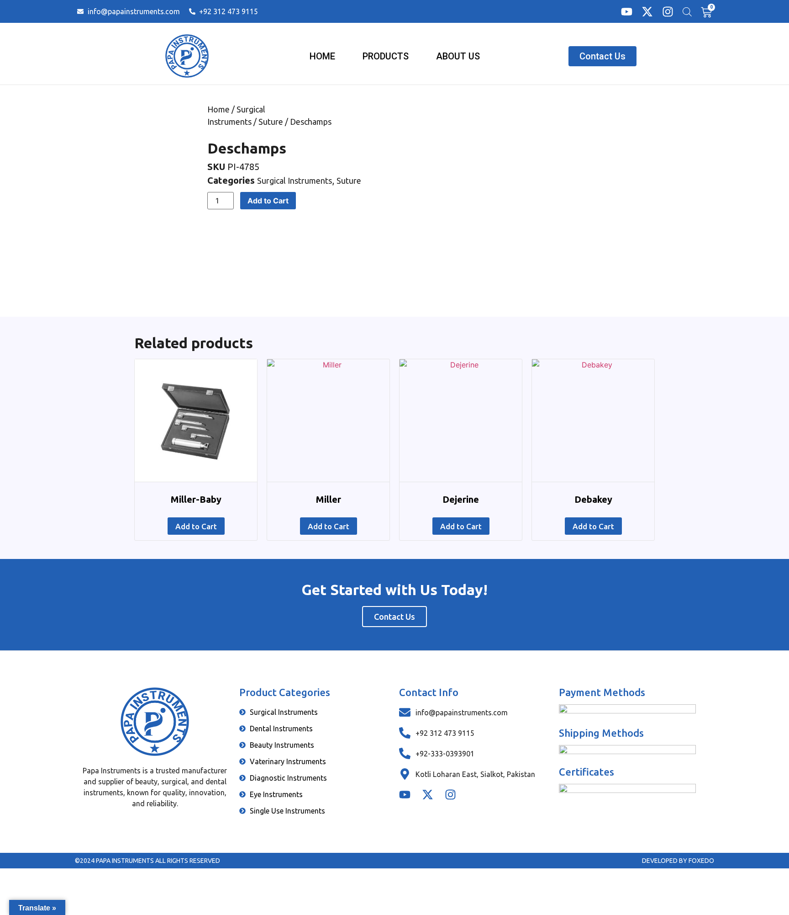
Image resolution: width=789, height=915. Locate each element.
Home (218, 109)
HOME (322, 56)
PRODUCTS (386, 56)
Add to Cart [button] (196, 526)
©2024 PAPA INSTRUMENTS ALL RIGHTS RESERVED (147, 860)
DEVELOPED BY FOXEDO (678, 860)
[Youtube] (626, 11)
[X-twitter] (647, 11)
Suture (270, 121)
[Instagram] (667, 11)
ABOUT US (458, 56)
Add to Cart (268, 200)
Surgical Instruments (294, 180)
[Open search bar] (687, 11)
